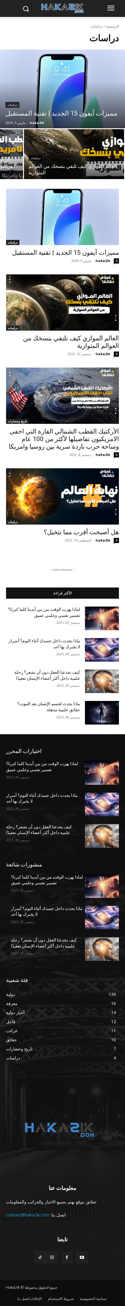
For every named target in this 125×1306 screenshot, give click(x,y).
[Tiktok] (40, 1257)
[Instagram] (52, 1257)
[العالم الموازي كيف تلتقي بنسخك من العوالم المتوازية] (74, 154)
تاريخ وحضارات (17, 421)
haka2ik (103, 260)
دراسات (12, 104)
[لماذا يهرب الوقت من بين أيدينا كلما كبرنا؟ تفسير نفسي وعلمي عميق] (102, 618)
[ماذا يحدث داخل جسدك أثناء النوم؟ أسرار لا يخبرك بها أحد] (102, 650)
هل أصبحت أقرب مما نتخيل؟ (81, 532)
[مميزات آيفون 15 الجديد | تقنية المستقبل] (62, 89)
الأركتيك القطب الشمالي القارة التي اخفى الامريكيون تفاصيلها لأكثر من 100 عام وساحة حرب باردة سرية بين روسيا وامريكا (64, 439)
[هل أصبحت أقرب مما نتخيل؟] (62, 496)
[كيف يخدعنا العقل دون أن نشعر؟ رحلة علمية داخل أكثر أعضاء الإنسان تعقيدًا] (102, 681)
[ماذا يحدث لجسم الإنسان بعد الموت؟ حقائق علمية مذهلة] (102, 713)
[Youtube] (82, 1257)
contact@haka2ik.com (27, 1215)
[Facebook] (67, 1257)
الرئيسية (112, 26)
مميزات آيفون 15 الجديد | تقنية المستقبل (65, 252)
